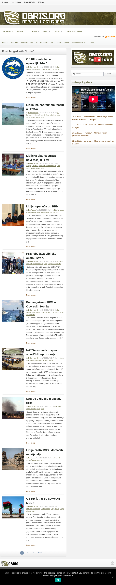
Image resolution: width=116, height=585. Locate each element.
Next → (41, 553)
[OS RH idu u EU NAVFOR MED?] (13, 518)
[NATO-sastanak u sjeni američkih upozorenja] (13, 369)
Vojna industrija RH (78, 42)
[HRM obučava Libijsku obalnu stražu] (13, 273)
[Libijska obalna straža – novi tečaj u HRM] (13, 175)
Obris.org (43, 16)
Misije (59, 42)
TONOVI (41, 2)
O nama (5, 2)
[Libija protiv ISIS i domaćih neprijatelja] (13, 469)
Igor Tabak (32, 210)
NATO (45, 31)
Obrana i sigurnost (43, 22)
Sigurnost (14, 42)
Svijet (56, 31)
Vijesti (51, 360)
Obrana (5, 42)
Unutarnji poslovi (27, 42)
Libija (52, 69)
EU (58, 67)
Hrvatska (29, 69)
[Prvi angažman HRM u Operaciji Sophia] (13, 322)
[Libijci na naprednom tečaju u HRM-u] (13, 124)
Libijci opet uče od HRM (42, 206)
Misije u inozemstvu (37, 117)
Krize (53, 42)
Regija (19, 31)
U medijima (16, 2)
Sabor (66, 42)
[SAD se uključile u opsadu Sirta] (13, 418)
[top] (112, 563)
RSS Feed (111, 36)
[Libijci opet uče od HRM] (13, 226)
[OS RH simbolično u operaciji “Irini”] (13, 78)
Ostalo (91, 42)
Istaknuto (8, 31)
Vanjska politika (42, 42)
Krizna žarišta (45, 69)
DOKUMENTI (29, 2)
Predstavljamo (74, 31)
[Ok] (112, 577)
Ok (58, 580)
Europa (32, 31)
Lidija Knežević (33, 67)
